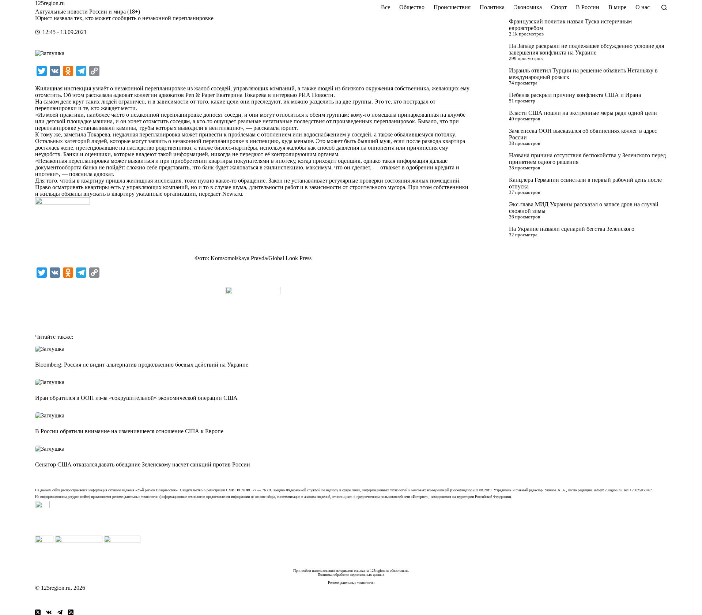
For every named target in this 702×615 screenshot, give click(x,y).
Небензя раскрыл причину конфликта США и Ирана (575, 95)
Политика (492, 7)
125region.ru (50, 3)
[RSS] (70, 612)
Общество (411, 7)
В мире (617, 7)
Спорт (559, 7)
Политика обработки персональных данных (351, 575)
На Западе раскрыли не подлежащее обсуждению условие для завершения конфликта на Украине (586, 49)
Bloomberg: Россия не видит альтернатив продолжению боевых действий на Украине (141, 364)
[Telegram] (60, 612)
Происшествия (452, 7)
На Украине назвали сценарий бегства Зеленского (571, 229)
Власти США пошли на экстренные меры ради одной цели (583, 113)
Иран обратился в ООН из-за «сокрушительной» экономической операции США (136, 398)
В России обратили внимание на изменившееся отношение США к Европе (129, 431)
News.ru (232, 194)
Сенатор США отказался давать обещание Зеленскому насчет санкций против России (142, 464)
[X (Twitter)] (38, 612)
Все (385, 7)
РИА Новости (315, 95)
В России (587, 7)
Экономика (528, 7)
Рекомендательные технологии (351, 583)
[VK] (49, 612)
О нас (642, 7)
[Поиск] (664, 7)
